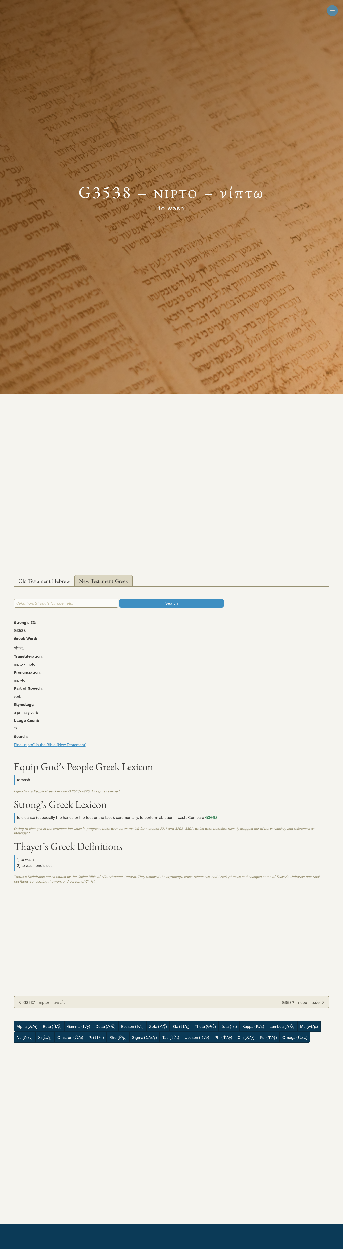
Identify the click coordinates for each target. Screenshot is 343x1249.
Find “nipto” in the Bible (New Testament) (50, 744)
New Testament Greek (103, 581)
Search (171, 603)
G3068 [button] (211, 817)
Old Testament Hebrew (44, 581)
